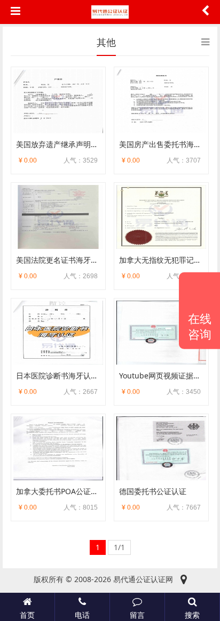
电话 (82, 615)
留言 (137, 615)
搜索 (192, 615)
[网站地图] (183, 579)
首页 (27, 615)
